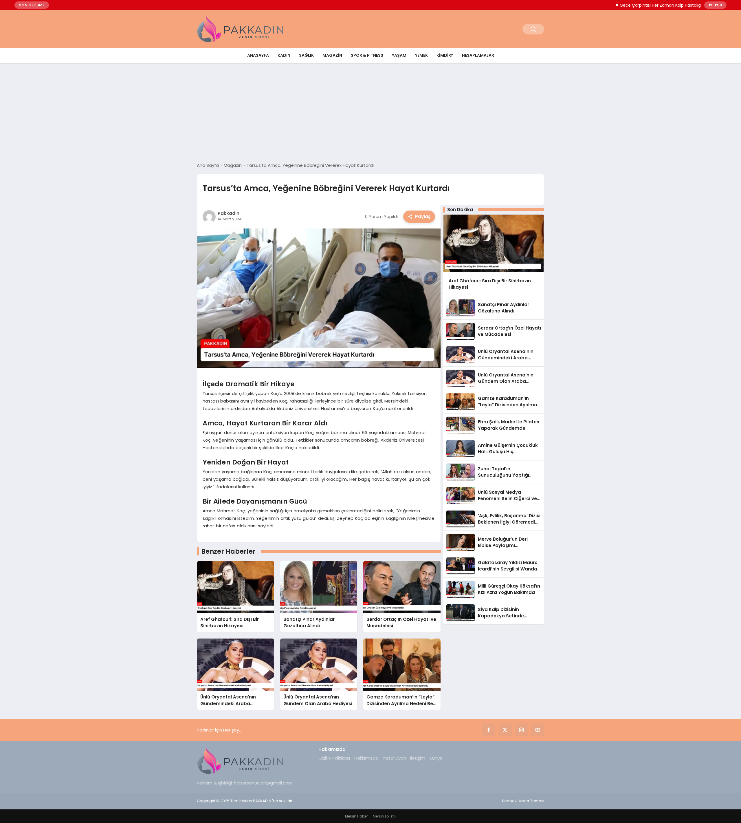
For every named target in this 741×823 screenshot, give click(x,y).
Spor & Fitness (367, 55)
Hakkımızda (366, 758)
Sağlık (306, 55)
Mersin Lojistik (384, 816)
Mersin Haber (356, 816)
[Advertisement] (370, 112)
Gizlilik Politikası (334, 758)
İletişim (417, 758)
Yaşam (399, 55)
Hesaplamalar (478, 55)
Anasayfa (258, 55)
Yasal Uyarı (394, 758)
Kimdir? (444, 55)
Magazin (332, 55)
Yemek (421, 55)
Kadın (284, 55)
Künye (436, 758)
